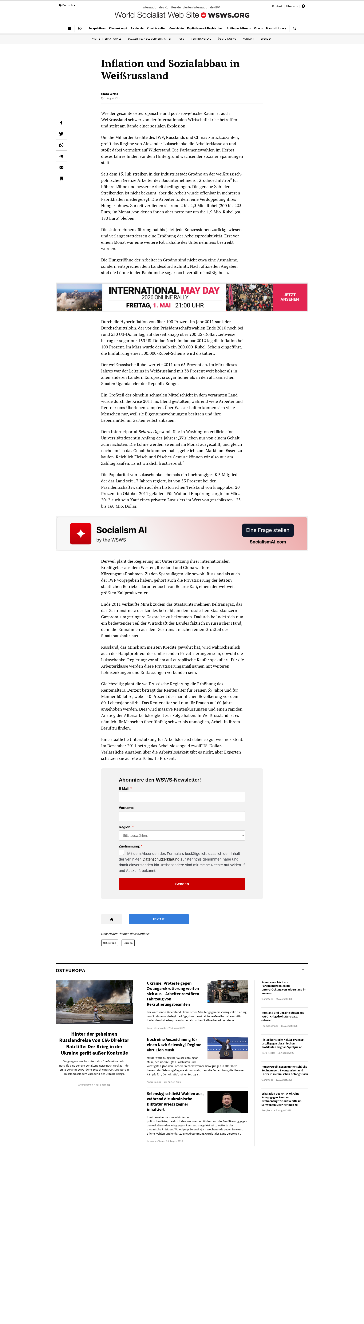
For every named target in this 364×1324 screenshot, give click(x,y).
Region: (125, 827)
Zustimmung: (129, 846)
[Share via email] (61, 167)
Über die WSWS (227, 38)
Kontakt (277, 6)
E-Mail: (124, 788)
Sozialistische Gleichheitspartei (149, 38)
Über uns (292, 6)
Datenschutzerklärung (161, 859)
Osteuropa (109, 942)
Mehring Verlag (201, 38)
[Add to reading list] (61, 178)
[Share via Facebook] (61, 122)
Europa (128, 942)
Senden (182, 884)
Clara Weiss (109, 94)
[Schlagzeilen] (80, 30)
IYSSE (181, 38)
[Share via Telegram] (61, 156)
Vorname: (126, 808)
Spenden (266, 38)
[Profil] (303, 7)
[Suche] (294, 30)
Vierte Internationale (106, 38)
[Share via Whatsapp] (61, 144)
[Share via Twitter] (61, 133)
